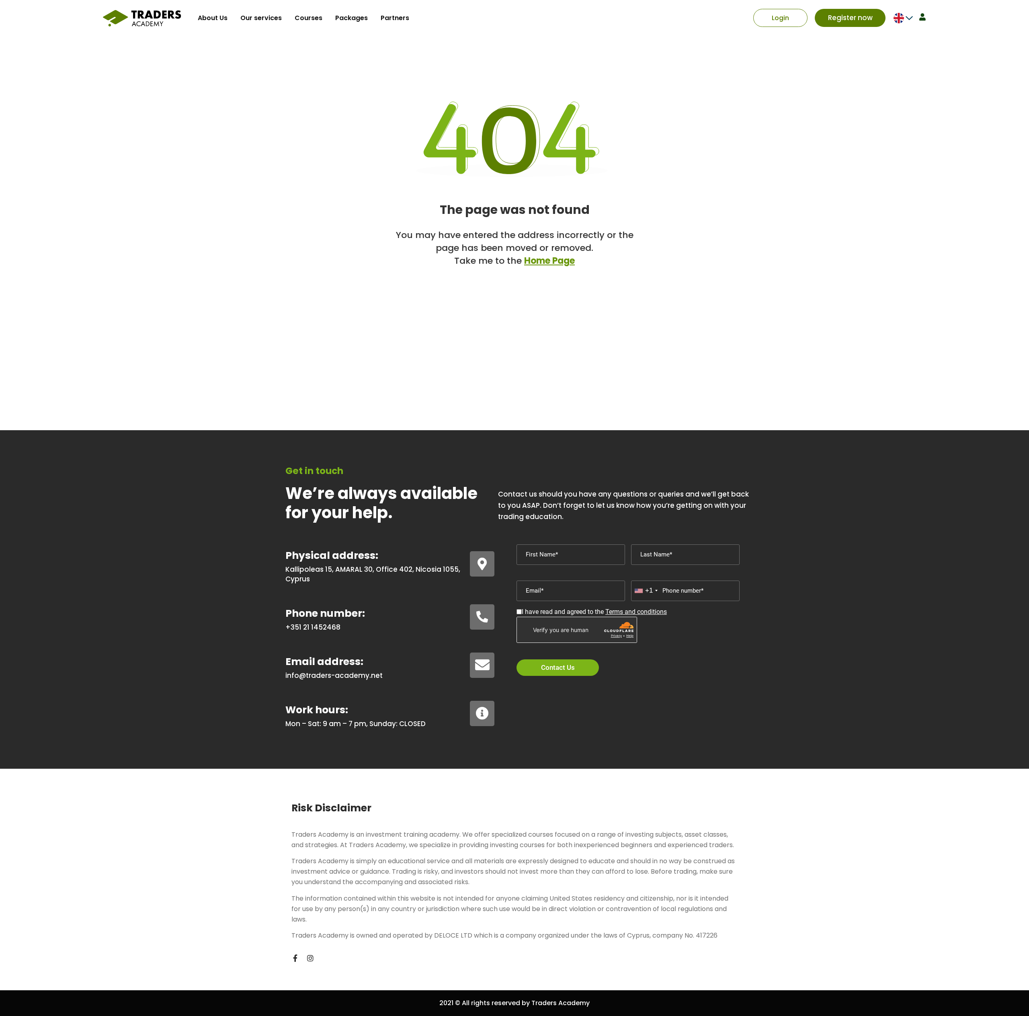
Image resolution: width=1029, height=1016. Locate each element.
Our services (261, 18)
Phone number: (325, 613)
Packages (351, 18)
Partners (395, 18)
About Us (213, 18)
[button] (780, 18)
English (899, 18)
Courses (308, 18)
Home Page (549, 261)
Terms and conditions (636, 612)
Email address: (324, 662)
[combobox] (645, 591)
